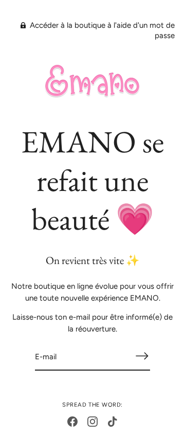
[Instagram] (92, 421)
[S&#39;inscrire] (142, 356)
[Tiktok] (112, 421)
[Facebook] (72, 421)
